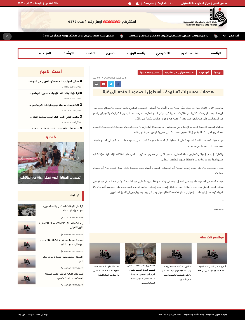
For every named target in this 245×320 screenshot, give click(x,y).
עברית (173, 3)
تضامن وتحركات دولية (149, 72)
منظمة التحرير (190, 53)
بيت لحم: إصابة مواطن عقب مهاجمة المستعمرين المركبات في (64, 276)
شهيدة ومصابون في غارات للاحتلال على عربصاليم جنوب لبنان (62, 242)
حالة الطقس (51, 3)
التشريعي (163, 53)
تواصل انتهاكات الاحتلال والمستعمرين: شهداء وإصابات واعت (63, 208)
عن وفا (21, 314)
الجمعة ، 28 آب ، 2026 (30, 3)
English (161, 3)
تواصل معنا (42, 314)
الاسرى (111, 53)
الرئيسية (217, 72)
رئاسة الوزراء (136, 53)
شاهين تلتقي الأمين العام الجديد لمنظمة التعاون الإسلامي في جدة (212, 268)
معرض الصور (220, 3)
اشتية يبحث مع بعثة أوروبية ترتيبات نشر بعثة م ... (54, 105)
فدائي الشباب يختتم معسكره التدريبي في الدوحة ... (53, 81)
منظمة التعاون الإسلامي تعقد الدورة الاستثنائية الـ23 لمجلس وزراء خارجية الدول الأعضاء (106, 270)
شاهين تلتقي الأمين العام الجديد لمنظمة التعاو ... (54, 117)
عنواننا (31, 314)
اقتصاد (90, 53)
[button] (23, 158)
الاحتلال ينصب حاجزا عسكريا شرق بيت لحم (63, 259)
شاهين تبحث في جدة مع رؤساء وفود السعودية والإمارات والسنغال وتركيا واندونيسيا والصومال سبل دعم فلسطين (176, 273)
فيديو (51, 137)
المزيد (47, 53)
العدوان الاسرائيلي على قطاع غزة (179, 72)
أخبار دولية (204, 72)
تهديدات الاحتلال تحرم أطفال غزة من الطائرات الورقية (50, 182)
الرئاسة (216, 53)
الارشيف (68, 53)
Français (148, 3)
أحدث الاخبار (51, 71)
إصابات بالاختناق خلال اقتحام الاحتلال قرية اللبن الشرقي (61, 225)
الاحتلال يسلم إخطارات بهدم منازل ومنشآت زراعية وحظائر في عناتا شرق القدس (78, 35)
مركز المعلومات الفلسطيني (195, 3)
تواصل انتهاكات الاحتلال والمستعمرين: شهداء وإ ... (54, 93)
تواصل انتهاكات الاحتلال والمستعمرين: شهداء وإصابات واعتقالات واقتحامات (174, 35)
